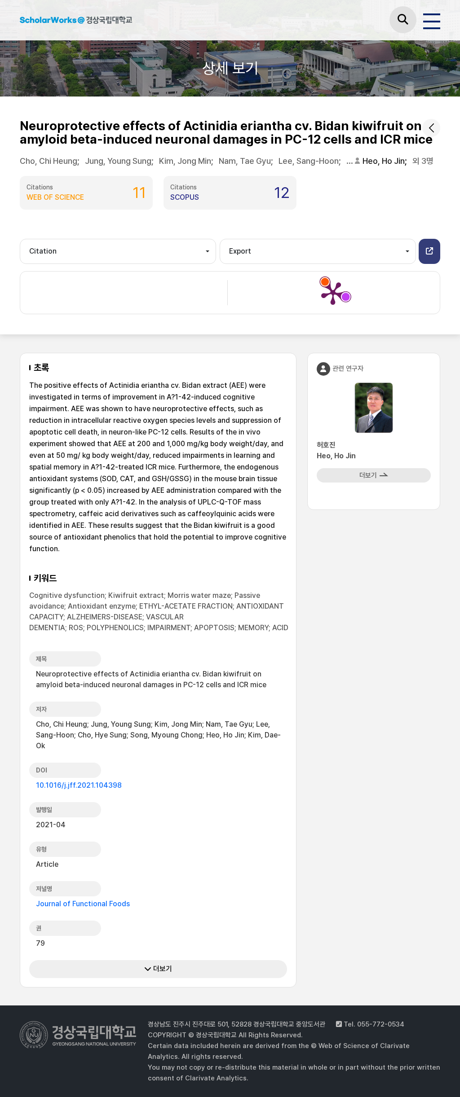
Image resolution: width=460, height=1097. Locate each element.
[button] (429, 251)
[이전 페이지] (431, 128)
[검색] (402, 19)
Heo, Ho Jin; (386, 161)
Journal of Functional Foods (83, 904)
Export (240, 251)
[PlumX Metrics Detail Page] (333, 293)
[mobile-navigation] (431, 19)
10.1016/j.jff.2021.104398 (79, 785)
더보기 (161, 969)
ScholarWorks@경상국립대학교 (76, 21)
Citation (43, 251)
